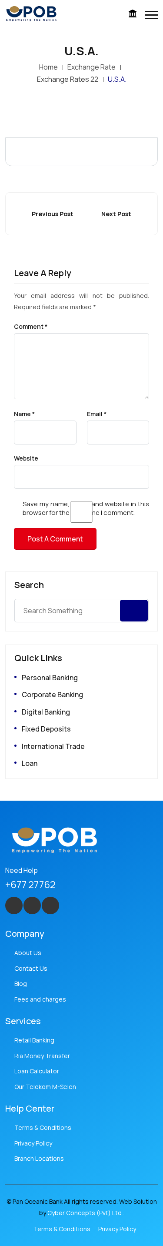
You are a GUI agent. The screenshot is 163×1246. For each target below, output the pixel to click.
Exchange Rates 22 (67, 79)
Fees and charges (40, 999)
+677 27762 (30, 885)
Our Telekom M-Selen (45, 1086)
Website (26, 458)
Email (96, 414)
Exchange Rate (91, 67)
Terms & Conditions (42, 1127)
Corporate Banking (52, 694)
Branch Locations (39, 1158)
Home (48, 67)
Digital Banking (46, 712)
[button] (151, 15)
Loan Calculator (36, 1071)
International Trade (53, 746)
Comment (30, 327)
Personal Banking (50, 677)
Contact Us (30, 968)
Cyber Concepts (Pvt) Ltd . (85, 1213)
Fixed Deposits (46, 729)
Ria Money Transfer (42, 1056)
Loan (29, 763)
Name (24, 414)
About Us (27, 953)
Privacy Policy (33, 1143)
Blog (20, 983)
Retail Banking (34, 1040)
